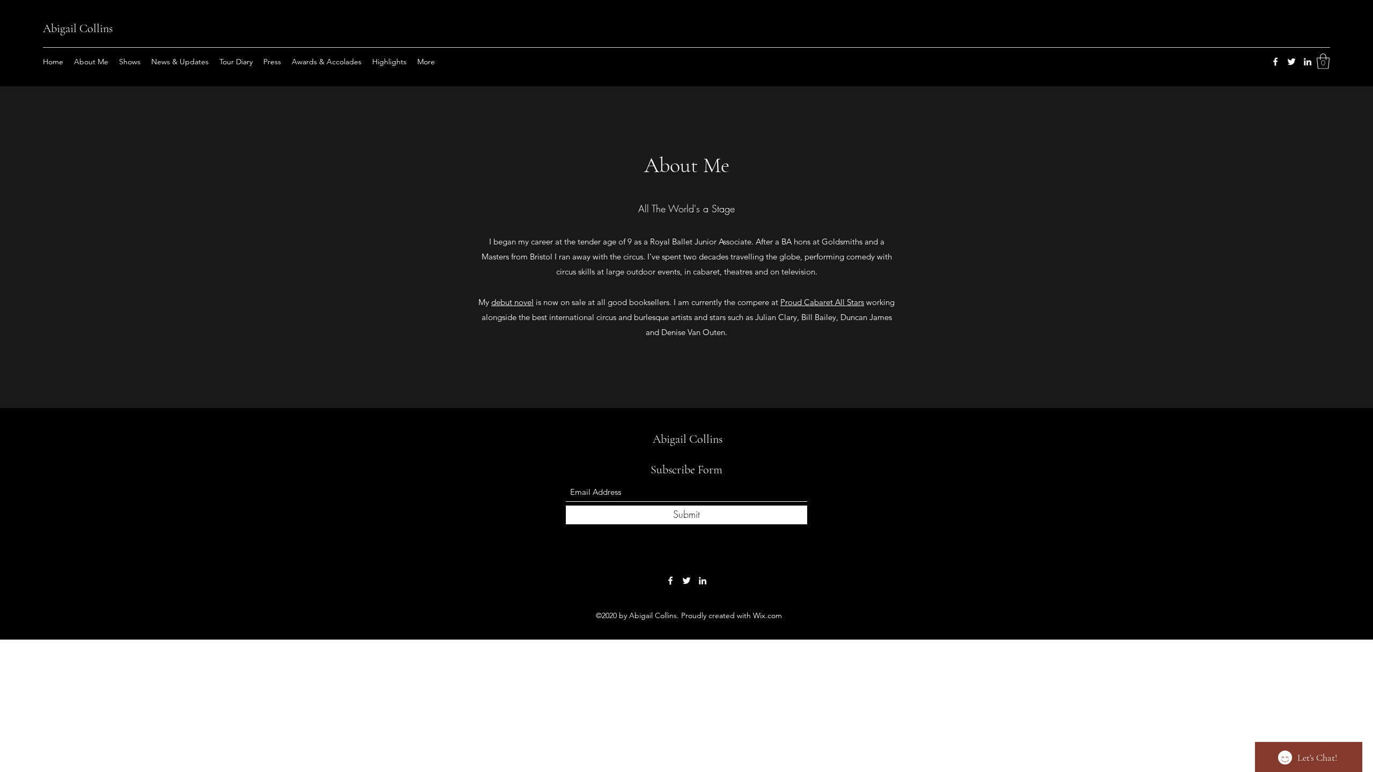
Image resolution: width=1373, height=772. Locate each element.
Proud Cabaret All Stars (822, 302)
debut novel (512, 302)
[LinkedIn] (1307, 61)
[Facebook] (1275, 61)
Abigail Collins (78, 28)
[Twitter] (1291, 61)
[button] (1323, 61)
